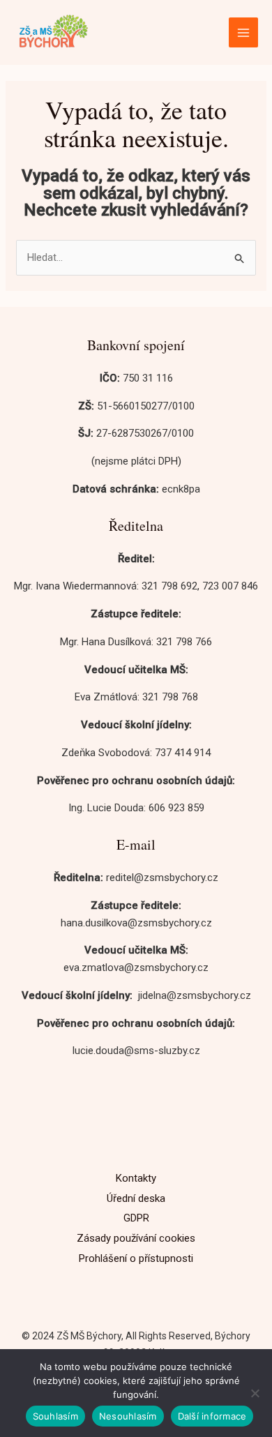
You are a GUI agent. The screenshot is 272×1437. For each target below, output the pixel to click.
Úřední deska (136, 1198)
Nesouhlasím (128, 1416)
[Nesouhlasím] (255, 1393)
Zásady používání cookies (136, 1238)
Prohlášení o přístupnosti (136, 1258)
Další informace (212, 1416)
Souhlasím (55, 1416)
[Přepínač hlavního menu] (244, 32)
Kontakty (136, 1178)
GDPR (136, 1218)
